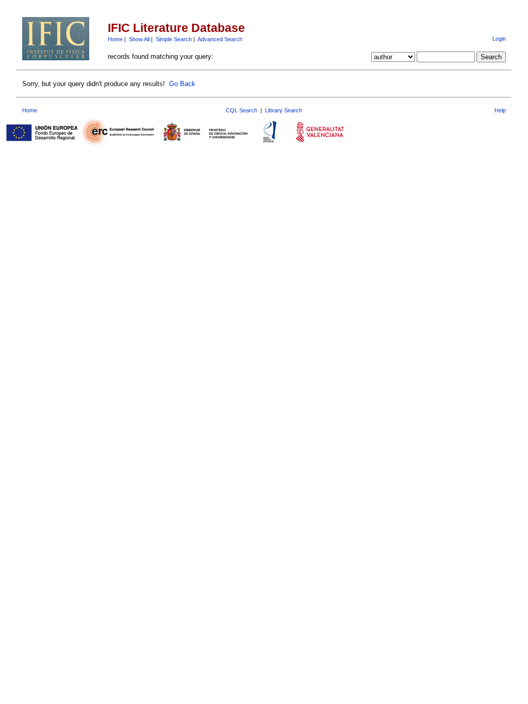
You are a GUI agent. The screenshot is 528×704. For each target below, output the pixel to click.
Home (115, 39)
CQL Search (241, 110)
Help (500, 110)
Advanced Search (219, 39)
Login (499, 39)
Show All (139, 39)
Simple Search (174, 39)
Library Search (283, 110)
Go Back (182, 84)
